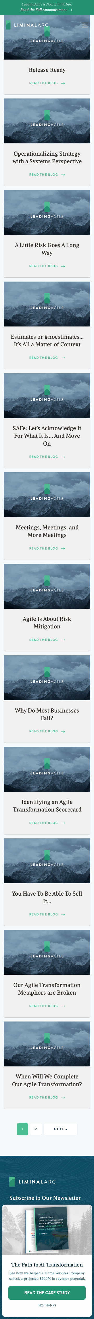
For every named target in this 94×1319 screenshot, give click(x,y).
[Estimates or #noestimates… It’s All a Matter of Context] (47, 304)
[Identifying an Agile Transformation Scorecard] (47, 769)
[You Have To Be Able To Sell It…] (47, 860)
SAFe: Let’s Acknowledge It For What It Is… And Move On (47, 436)
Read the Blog (43, 83)
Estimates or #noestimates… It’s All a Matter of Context (47, 340)
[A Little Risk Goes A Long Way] (47, 212)
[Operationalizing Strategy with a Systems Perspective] (47, 120)
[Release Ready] (47, 37)
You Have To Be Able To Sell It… (47, 897)
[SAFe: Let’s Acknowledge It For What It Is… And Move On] (47, 395)
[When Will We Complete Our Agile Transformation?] (47, 1044)
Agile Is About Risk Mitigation (47, 622)
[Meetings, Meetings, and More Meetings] (47, 494)
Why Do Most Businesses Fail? (47, 714)
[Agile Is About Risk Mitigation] (47, 586)
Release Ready (47, 70)
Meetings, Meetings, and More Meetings (47, 531)
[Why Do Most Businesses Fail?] (47, 677)
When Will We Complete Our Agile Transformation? (47, 1080)
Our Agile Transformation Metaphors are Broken (47, 989)
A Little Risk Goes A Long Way (47, 249)
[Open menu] (85, 25)
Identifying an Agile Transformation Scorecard (47, 805)
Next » (60, 1129)
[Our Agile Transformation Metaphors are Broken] (47, 952)
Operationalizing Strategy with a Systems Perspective (47, 157)
